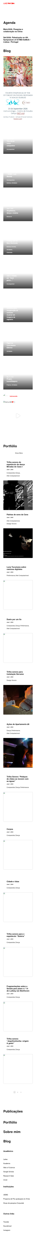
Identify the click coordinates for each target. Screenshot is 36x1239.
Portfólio (10, 1122)
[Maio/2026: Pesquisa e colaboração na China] (18, 30)
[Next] (32, 1092)
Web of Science (9, 1167)
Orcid (5, 1180)
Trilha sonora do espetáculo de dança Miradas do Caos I (16, 464)
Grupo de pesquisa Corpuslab (13, 1203)
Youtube (6, 1222)
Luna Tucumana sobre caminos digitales (16, 568)
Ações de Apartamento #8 (18, 724)
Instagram (6, 1230)
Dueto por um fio (14, 619)
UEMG (5, 1194)
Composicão (11, 473)
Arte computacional (13, 476)
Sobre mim (11, 1131)
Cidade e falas (13, 881)
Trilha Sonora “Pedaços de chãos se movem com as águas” (18, 778)
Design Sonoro (12, 524)
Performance (11, 575)
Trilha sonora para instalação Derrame (15, 672)
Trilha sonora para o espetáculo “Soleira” (16, 934)
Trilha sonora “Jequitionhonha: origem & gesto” (18, 1041)
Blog (7, 50)
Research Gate (8, 1176)
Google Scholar (8, 1171)
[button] (32, 3)
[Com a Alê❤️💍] (18, 416)
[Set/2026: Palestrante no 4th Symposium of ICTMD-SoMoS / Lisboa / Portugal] (18, 40)
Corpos (10, 829)
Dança (18, 473)
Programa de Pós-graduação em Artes (16, 1199)
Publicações (13, 1111)
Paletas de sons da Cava (17, 514)
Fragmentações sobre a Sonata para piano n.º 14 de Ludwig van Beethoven (18, 988)
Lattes (5, 1159)
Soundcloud (7, 1226)
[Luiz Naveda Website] (9, 3)
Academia (6, 1163)
